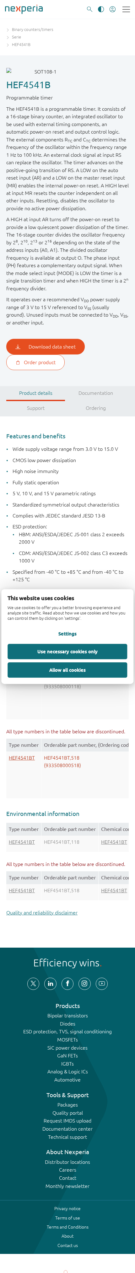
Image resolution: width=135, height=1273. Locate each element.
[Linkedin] (50, 984)
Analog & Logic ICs (67, 1071)
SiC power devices (67, 1048)
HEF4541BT (22, 758)
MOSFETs (67, 1039)
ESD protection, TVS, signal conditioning (67, 1031)
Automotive (67, 1079)
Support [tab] (36, 408)
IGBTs (67, 1064)
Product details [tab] (35, 393)
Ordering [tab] (96, 408)
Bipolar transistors (67, 1015)
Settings (67, 634)
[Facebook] (67, 984)
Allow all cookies (67, 670)
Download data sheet (52, 346)
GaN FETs (67, 1055)
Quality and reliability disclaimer (42, 912)
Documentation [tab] (95, 393)
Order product (40, 362)
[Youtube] (102, 984)
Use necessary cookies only (67, 651)
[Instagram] (84, 984)
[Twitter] (33, 984)
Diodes (67, 1023)
